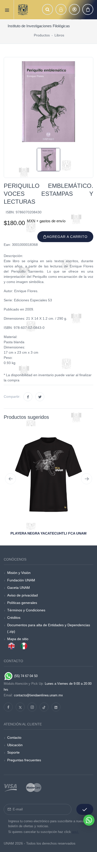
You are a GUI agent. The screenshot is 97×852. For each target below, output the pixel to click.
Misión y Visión (19, 573)
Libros (59, 35)
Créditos (13, 618)
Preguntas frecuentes (24, 760)
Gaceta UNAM (18, 588)
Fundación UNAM (21, 580)
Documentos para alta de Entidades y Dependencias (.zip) (48, 628)
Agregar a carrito (67, 237)
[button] (47, 9)
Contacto (14, 737)
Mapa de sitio (17, 639)
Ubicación (15, 745)
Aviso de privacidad (22, 595)
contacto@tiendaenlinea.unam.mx (38, 695)
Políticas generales (22, 603)
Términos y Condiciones (26, 610)
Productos (42, 35)
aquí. (75, 832)
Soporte (13, 752)
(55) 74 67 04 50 (25, 676)
